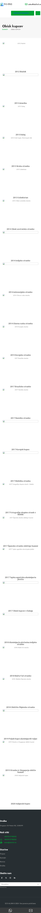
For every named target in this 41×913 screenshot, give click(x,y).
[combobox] (3, 887)
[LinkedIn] (14, 878)
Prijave (2, 854)
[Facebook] (2, 878)
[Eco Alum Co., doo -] (6, 4)
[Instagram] (10, 878)
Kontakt (3, 858)
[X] (6, 878)
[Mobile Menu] (38, 13)
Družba (2, 866)
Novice (2, 862)
